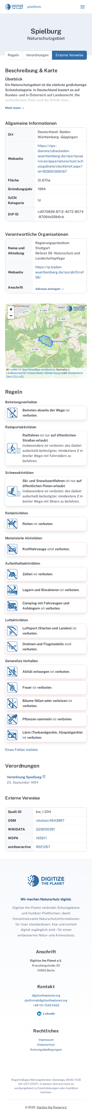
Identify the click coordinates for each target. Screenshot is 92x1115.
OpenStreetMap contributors (38, 369)
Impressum (46, 1039)
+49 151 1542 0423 (46, 1005)
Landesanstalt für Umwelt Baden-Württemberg (33, 373)
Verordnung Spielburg (24, 777)
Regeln (13, 55)
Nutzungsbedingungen (46, 1049)
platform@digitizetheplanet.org (46, 1000)
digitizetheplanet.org (46, 995)
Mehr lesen (13, 108)
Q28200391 (45, 829)
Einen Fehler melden (21, 750)
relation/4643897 (50, 820)
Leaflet (13, 369)
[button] (82, 7)
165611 (41, 838)
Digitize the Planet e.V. (52, 1107)
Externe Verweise (69, 55)
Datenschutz (46, 1044)
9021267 (43, 847)
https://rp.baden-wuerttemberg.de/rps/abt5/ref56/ (59, 272)
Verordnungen (37, 55)
